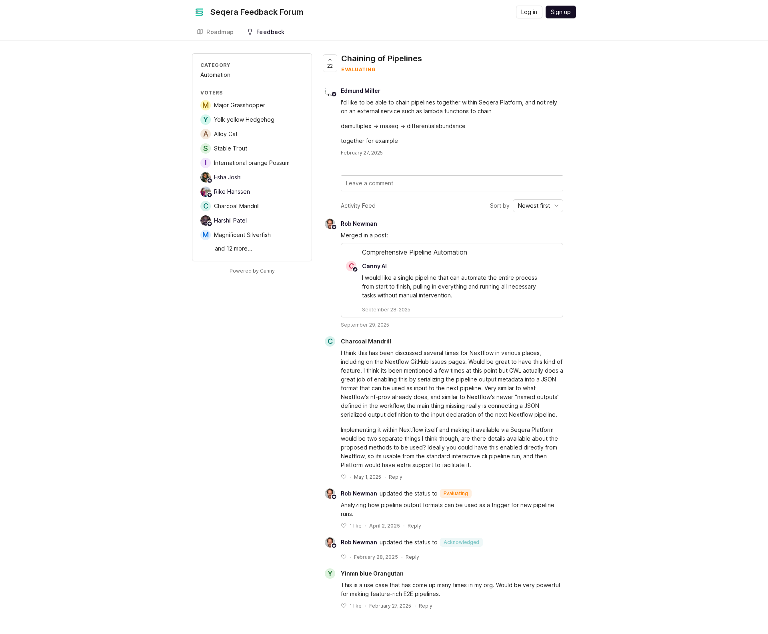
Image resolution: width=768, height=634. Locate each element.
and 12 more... (233, 248)
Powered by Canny (252, 271)
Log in (529, 11)
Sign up (561, 11)
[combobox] (538, 205)
